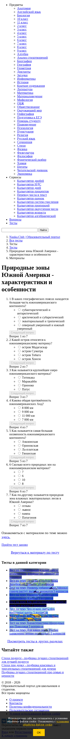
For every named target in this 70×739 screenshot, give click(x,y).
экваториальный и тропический (43, 321)
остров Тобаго (31, 355)
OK (39, 732)
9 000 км (27, 411)
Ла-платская (30, 449)
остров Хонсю (31, 359)
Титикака (28, 377)
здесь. (6, 537)
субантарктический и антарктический (33, 311)
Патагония (29, 517)
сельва (26, 505)
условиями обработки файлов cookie (46, 723)
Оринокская (30, 445)
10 (23, 479)
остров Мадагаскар (34, 347)
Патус (26, 389)
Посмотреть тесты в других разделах (35, 641)
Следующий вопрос (22, 332)
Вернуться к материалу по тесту (35, 552)
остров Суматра (32, 351)
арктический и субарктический (43, 317)
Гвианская (29, 453)
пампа (26, 513)
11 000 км (28, 415)
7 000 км (27, 419)
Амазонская (30, 441)
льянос (26, 509)
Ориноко (28, 385)
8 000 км (27, 407)
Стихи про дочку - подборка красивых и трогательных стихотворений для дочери (29, 667)
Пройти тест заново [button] (15, 544)
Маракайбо (29, 381)
